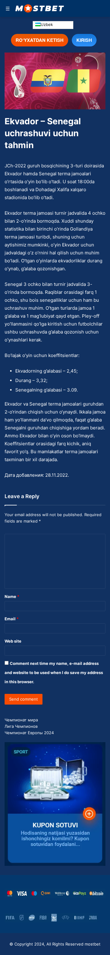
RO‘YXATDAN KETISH (40, 40)
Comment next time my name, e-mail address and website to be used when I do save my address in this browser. (54, 672)
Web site (13, 641)
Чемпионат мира (21, 719)
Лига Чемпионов (21, 726)
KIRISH (84, 40)
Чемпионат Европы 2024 (29, 732)
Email (12, 618)
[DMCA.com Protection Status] (101, 917)
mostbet (93, 944)
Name (12, 596)
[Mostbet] (39, 8)
